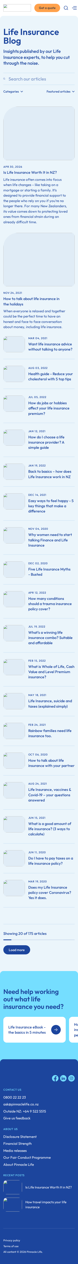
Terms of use (11, 1246)
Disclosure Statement (20, 1136)
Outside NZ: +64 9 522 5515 (24, 1111)
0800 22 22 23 (14, 1097)
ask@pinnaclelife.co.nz (21, 1104)
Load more (17, 950)
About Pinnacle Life (18, 1164)
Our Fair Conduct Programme (27, 1157)
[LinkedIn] (63, 1078)
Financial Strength (17, 1143)
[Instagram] (71, 1078)
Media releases (15, 1150)
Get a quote (47, 8)
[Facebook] (55, 1078)
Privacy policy (11, 1240)
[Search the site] (66, 8)
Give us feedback (16, 1118)
